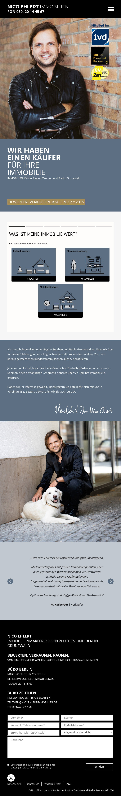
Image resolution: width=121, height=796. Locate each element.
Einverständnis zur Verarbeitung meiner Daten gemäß (33, 766)
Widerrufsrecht (52, 784)
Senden (99, 766)
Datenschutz (14, 784)
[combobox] (87, 732)
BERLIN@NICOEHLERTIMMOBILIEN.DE (30, 679)
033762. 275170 (22, 707)
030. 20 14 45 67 (22, 683)
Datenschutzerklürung (38, 767)
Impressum (33, 784)
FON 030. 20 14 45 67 (25, 11)
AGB (69, 784)
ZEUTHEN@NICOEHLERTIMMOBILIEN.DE (32, 702)
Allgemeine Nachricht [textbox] (77, 732)
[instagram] (11, 778)
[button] (10, 581)
